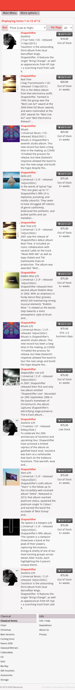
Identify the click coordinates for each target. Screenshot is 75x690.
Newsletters (45, 625)
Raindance (59, 687)
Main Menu (10, 13)
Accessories (6, 675)
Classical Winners (9, 647)
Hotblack (48, 687)
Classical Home (9, 620)
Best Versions (7, 634)
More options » (30, 13)
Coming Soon (7, 638)
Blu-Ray (4, 666)
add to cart (65, 34)
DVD (3, 661)
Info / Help (44, 620)
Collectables (7, 652)
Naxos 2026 (7, 643)
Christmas (6, 629)
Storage (5, 679)
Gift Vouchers (7, 670)
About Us (44, 629)
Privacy (43, 634)
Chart (3, 625)
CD (2, 657)
